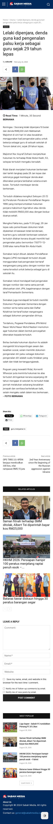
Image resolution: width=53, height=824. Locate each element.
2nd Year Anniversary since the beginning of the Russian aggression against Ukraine (39, 465)
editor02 (8, 62)
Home (5, 20)
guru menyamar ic (18, 429)
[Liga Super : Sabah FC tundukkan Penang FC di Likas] (10, 727)
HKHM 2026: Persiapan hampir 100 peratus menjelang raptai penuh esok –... (24, 563)
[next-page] (9, 609)
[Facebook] (15, 69)
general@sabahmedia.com (29, 812)
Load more (25, 783)
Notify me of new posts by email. (21, 692)
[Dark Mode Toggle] (45, 816)
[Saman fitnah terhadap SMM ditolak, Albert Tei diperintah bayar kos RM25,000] (26, 507)
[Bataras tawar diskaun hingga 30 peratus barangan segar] (26, 585)
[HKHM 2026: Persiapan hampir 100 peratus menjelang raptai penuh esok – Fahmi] (26, 546)
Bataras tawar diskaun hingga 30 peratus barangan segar (25, 600)
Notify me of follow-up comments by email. (26, 688)
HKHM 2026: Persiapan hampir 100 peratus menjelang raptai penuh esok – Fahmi (33, 757)
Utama (12, 20)
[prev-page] (5, 609)
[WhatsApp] (22, 69)
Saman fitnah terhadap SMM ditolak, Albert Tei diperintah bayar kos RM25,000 (26, 524)
